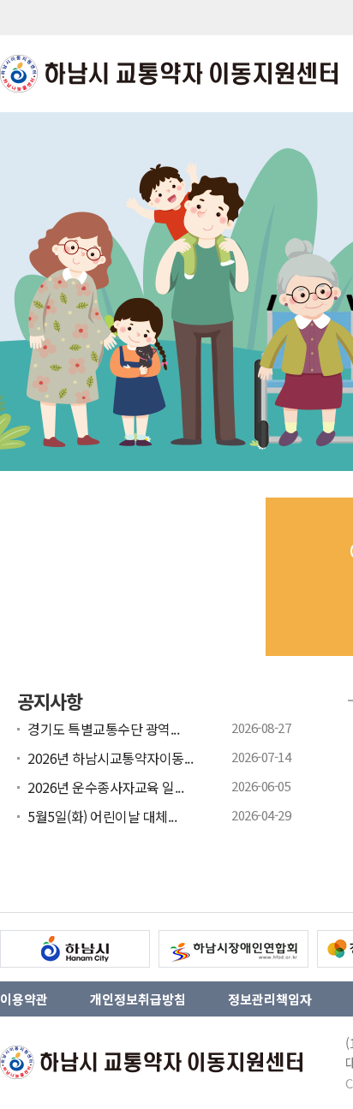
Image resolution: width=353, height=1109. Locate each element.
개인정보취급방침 (138, 999)
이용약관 (24, 999)
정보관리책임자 (270, 999)
